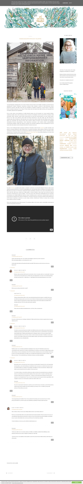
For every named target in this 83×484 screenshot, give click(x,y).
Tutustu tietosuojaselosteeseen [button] (17, 482)
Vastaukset (12, 267)
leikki (71, 140)
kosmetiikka (73, 139)
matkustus (63, 143)
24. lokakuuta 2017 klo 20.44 (17, 409)
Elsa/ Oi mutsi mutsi (20, 270)
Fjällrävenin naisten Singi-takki (31, 132)
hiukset (75, 134)
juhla (75, 135)
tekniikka (70, 148)
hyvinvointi (62, 135)
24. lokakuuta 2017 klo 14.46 (19, 327)
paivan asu (68, 145)
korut (66, 138)
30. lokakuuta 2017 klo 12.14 (17, 429)
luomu (61, 142)
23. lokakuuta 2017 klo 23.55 (17, 285)
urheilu (75, 148)
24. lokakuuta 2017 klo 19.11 (17, 396)
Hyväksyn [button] (76, 482)
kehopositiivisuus (62, 137)
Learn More (65, 2)
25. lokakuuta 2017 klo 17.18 (19, 382)
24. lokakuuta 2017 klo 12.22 (19, 295)
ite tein (68, 135)
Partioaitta (17, 293)
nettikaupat (74, 143)
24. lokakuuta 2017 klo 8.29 (17, 317)
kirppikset (61, 138)
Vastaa (52, 266)
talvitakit (42, 127)
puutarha (75, 145)
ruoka (67, 147)
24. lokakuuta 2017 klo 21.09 (19, 306)
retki (64, 147)
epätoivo (74, 132)
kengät (67, 137)
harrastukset (63, 134)
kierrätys (71, 137)
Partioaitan (13, 187)
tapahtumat (63, 148)
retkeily (30, 36)
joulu (72, 135)
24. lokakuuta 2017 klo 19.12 (19, 362)
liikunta (75, 140)
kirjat (75, 137)
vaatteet (62, 150)
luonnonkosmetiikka (73, 142)
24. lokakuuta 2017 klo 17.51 (17, 346)
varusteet (66, 150)
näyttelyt (62, 145)
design (65, 132)
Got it (70, 2)
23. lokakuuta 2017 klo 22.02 (19, 272)
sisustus (72, 147)
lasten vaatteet (65, 140)
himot (69, 134)
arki (61, 132)
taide (75, 147)
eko (70, 132)
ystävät (70, 150)
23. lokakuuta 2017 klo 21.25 (17, 256)
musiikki (69, 143)
